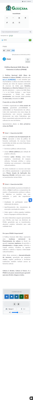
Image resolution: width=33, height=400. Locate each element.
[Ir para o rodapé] (13, 26)
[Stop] (18, 304)
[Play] (14, 304)
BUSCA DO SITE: (6, 29)
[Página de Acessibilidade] (19, 22)
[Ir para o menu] (6, 26)
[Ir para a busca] (10, 26)
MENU (5, 40)
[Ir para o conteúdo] (24, 23)
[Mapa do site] (13, 22)
